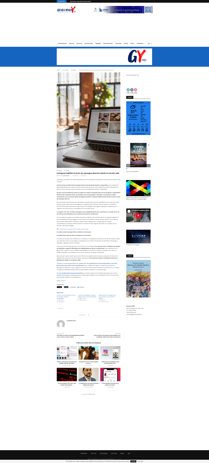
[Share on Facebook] (93, 315)
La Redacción (65, 175)
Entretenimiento (62, 43)
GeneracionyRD (117, 459)
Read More (140, 461)
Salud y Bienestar (108, 43)
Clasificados (140, 43)
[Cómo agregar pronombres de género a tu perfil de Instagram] (110, 374)
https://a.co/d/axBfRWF (132, 171)
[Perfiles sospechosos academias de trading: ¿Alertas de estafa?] (67, 353)
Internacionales (89, 43)
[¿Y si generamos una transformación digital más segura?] (89, 374)
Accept (133, 461)
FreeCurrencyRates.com (132, 75)
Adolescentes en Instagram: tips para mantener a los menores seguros (107, 296)
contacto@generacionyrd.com (134, 314)
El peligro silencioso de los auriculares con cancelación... (83, 1)
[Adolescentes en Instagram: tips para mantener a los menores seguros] (110, 353)
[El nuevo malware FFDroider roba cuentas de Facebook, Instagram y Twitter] (67, 374)
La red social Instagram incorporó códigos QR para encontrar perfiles (87, 296)
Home (58, 70)
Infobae (63, 280)
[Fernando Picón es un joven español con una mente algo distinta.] (89, 353)
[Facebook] (145, 1)
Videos (132, 43)
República (98, 43)
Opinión (126, 43)
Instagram (73, 70)
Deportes (71, 43)
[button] (128, 155)
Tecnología (118, 43)
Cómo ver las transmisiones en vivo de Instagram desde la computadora (66, 296)
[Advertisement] (104, 28)
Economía (79, 43)
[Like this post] (90, 315)
